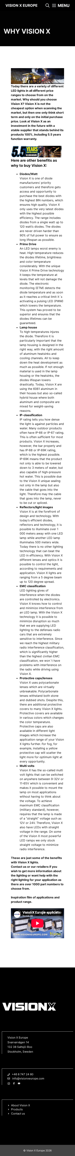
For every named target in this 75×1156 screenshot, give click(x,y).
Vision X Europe (21, 5)
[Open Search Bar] (47, 5)
